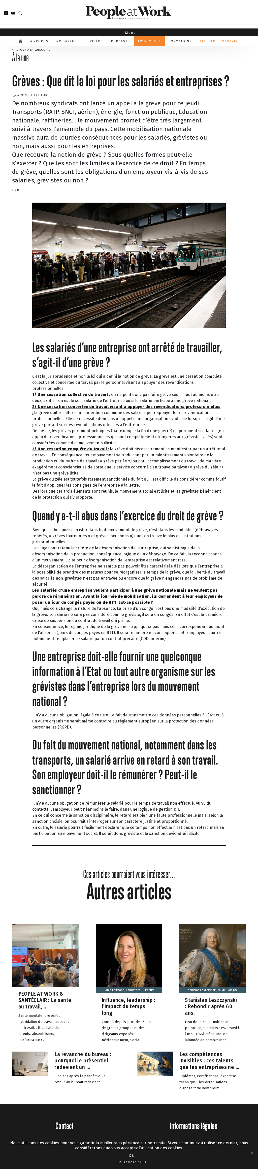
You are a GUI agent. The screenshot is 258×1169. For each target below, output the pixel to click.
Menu (129, 33)
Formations (180, 41)
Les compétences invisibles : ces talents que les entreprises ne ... (209, 1060)
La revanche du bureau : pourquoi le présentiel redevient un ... (82, 1060)
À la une (20, 57)
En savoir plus (132, 1162)
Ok (131, 1155)
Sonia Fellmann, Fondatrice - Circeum (129, 990)
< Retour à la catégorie (31, 49)
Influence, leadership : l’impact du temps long (128, 1006)
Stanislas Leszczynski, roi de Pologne (212, 990)
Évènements (149, 41)
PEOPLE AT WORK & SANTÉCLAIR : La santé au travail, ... (44, 1000)
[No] (251, 1152)
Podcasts (120, 41)
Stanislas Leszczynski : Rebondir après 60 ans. (211, 1006)
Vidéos (96, 41)
